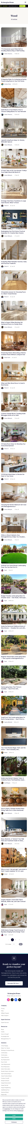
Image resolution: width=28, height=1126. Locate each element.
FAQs (2, 1010)
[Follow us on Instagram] (8, 999)
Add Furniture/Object (6, 1073)
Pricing (2, 1008)
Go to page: (8, 944)
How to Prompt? (5, 1034)
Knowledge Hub (5, 1036)
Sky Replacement (5, 1059)
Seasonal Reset (5, 1092)
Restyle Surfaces (5, 1080)
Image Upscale (4, 1085)
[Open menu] (25, 2)
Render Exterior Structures (7, 1071)
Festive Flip (3, 1094)
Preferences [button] (20, 1110)
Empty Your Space (5, 1048)
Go (20, 944)
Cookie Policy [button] (7, 1108)
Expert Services (5, 1022)
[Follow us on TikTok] (12, 999)
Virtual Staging (4, 1045)
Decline (14, 1118)
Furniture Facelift (5, 1078)
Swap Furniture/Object (6, 1076)
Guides (2, 1031)
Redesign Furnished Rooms (7, 1050)
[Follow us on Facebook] (15, 999)
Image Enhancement (6, 1083)
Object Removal (5, 1057)
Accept (14, 1115)
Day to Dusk (4, 1062)
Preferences (14, 1122)
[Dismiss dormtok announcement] (27, 6)
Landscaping (4, 1052)
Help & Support (4, 1015)
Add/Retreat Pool (5, 1090)
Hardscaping (4, 1055)
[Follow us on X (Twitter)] (19, 999)
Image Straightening (6, 1087)
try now (22, 6)
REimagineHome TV (6, 1038)
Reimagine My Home (13, 983)
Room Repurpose (5, 1066)
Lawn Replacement (5, 1064)
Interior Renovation (5, 1069)
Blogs (2, 1029)
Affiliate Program (5, 1013)
